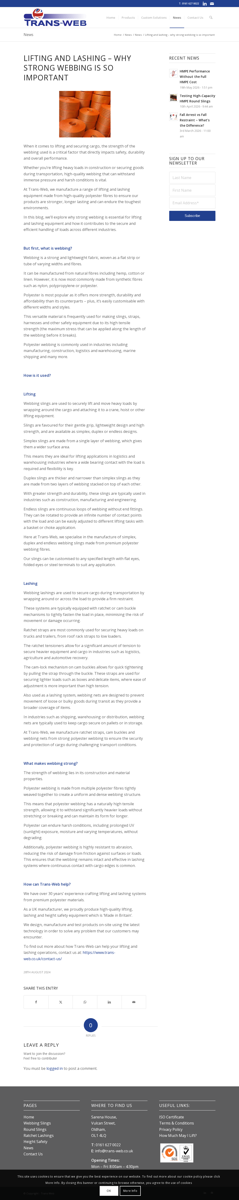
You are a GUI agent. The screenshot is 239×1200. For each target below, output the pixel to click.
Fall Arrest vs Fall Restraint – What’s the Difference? (195, 120)
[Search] (210, 17)
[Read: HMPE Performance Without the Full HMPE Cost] (173, 73)
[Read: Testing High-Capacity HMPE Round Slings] (173, 97)
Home (29, 1117)
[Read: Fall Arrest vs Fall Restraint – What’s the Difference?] (173, 116)
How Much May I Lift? (178, 1135)
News (28, 34)
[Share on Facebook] (36, 1002)
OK (109, 1191)
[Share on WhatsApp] (85, 1002)
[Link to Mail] (211, 3)
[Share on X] (61, 1002)
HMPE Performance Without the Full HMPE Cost (195, 76)
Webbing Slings (37, 1123)
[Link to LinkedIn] (204, 3)
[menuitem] (110, 17)
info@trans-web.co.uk (114, 1150)
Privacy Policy (171, 1129)
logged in (54, 1068)
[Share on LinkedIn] (109, 1002)
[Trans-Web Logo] (55, 17)
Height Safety (35, 1141)
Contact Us (33, 1154)
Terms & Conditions (176, 1123)
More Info (130, 1191)
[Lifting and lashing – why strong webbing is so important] (85, 114)
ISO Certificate (171, 1117)
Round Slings (35, 1129)
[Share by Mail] (134, 1002)
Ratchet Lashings (39, 1135)
